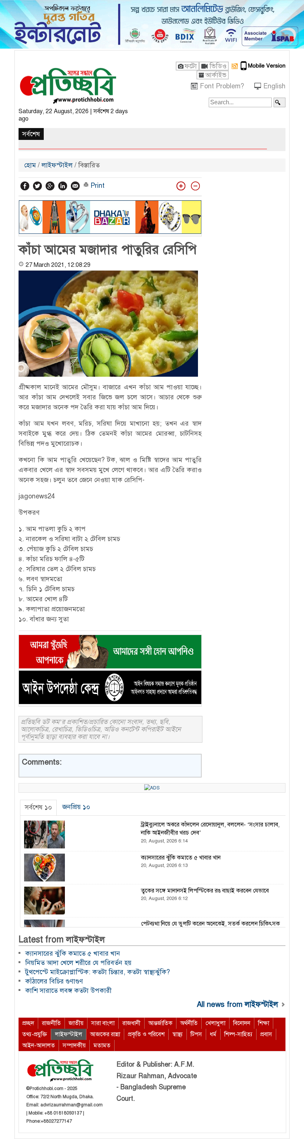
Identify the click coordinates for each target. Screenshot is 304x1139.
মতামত (101, 1045)
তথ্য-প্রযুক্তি (34, 1034)
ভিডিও (218, 66)
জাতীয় (76, 1023)
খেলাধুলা (215, 1023)
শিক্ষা (263, 1023)
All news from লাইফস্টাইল (238, 1004)
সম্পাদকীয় (74, 1045)
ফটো (191, 66)
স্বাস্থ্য (177, 1034)
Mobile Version (266, 65)
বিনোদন (241, 1023)
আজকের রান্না (105, 1034)
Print (97, 185)
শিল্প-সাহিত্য (238, 1034)
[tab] (38, 807)
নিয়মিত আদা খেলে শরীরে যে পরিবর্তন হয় (78, 963)
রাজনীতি (51, 1023)
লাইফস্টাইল (57, 165)
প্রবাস (266, 1034)
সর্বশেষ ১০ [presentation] (38, 807)
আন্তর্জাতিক (160, 1023)
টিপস (196, 1034)
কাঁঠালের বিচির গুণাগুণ (54, 981)
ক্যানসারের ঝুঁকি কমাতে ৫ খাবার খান (72, 953)
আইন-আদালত (38, 1045)
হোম (31, 165)
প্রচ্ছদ (28, 1023)
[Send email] (75, 185)
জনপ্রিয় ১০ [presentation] (76, 807)
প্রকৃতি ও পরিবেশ (146, 1034)
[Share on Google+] (50, 185)
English (274, 86)
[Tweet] (37, 185)
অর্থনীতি (189, 1023)
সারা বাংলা (103, 1023)
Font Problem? (222, 86)
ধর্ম (213, 1034)
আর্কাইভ (216, 75)
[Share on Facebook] (24, 185)
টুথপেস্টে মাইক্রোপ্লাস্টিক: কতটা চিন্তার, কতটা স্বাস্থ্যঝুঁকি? (97, 972)
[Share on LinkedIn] (62, 185)
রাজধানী (131, 1023)
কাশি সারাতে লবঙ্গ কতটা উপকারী (68, 990)
